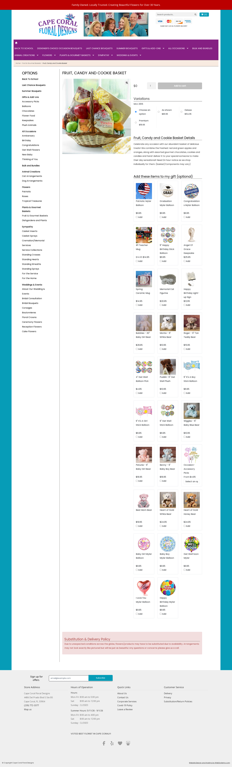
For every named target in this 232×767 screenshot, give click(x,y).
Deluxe (188, 110)
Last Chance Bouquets (99, 48)
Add (140, 217)
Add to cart (180, 85)
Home (18, 63)
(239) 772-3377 (31, 705)
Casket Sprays (29, 235)
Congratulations (30, 145)
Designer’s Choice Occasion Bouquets (59, 48)
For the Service (30, 273)
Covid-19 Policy (124, 705)
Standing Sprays (30, 268)
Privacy (167, 697)
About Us (122, 693)
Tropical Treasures (32, 201)
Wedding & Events (127, 55)
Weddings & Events (32, 284)
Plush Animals (29, 125)
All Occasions (176, 48)
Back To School (30, 79)
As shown (167, 110)
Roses (25, 196)
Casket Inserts (29, 231)
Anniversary (28, 135)
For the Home (29, 278)
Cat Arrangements (32, 176)
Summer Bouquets (127, 48)
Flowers (47, 55)
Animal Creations (25, 55)
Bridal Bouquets (30, 303)
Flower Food (28, 115)
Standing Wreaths (31, 264)
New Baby (27, 154)
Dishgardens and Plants (34, 220)
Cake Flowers (29, 331)
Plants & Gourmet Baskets (75, 55)
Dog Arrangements (32, 180)
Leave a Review (125, 709)
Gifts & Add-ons (151, 48)
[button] (127, 83)
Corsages (27, 307)
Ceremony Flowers (32, 322)
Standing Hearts (30, 259)
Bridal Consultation (32, 298)
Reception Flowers (32, 326)
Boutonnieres (29, 312)
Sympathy (103, 55)
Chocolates (28, 111)
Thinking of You (30, 159)
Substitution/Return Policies (178, 701)
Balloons (26, 106)
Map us (28, 709)
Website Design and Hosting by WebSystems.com (209, 763)
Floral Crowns (29, 317)
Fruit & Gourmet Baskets (31, 63)
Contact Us (122, 697)
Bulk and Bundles (202, 48)
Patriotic (26, 191)
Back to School (24, 48)
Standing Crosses (31, 254)
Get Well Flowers (31, 149)
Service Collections (32, 250)
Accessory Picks (30, 101)
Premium (143, 120)
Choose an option (144, 112)
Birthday (26, 140)
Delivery (168, 693)
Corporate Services (127, 701)
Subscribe (100, 678)
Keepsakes (28, 120)
